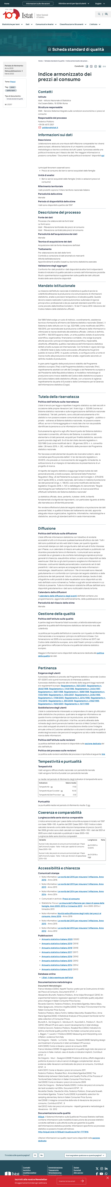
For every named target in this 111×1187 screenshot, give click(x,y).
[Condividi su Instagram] (95, 66)
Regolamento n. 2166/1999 (86, 700)
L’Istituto (93, 24)
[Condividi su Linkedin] (99, 66)
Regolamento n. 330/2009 (60, 700)
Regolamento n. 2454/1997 (87, 688)
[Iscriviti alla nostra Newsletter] (82, 1181)
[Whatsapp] (106, 1174)
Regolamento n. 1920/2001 (51, 704)
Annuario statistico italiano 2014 (57, 965)
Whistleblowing (54, 1173)
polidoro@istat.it (50, 127)
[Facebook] (97, 1174)
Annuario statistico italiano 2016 (57, 956)
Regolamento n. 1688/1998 (76, 691)
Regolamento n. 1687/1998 (50, 691)
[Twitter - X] (97, 1169)
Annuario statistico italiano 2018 (57, 948)
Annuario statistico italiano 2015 (57, 960)
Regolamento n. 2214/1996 (77, 697)
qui (102, 155)
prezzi (12, 87)
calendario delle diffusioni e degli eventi (58, 596)
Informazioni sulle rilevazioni (38, 3)
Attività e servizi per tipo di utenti (72, 3)
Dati (27, 24)
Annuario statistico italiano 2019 (57, 943)
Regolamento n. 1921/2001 (73, 685)
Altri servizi (78, 1173)
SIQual (41, 1116)
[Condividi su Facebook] (86, 66)
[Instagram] (101, 1169)
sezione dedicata (93, 743)
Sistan (76, 1167)
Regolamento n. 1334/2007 (61, 694)
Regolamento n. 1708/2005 (51, 697)
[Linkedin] (106, 1169)
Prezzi (13, 81)
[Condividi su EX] (91, 66)
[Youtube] (101, 1174)
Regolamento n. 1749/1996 (61, 688)
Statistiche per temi (11, 24)
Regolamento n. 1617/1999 (76, 704)
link (103, 754)
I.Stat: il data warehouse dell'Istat (57, 977)
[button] (99, 14)
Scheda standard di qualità (15, 99)
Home (6, 3)
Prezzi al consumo (71, 898)
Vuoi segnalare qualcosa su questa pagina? (84, 1155)
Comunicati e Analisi (45, 24)
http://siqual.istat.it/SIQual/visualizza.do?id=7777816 (63, 1132)
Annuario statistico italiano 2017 (57, 952)
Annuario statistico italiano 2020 (57, 939)
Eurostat (77, 1170)
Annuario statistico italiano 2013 (57, 969)
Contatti (26, 1167)
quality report (11, 90)
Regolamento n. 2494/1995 (87, 694)
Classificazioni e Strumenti (71, 24)
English (98, 3)
